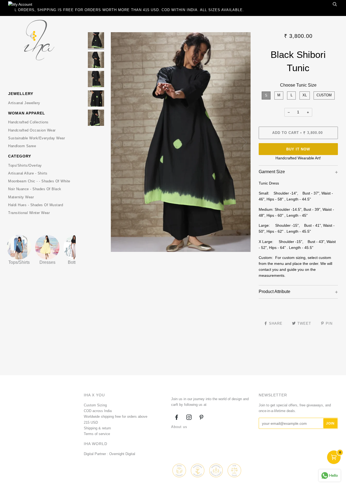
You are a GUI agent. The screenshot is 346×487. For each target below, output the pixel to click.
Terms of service (97, 434)
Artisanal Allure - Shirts (28, 173)
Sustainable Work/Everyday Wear (36, 138)
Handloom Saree (22, 146)
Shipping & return (97, 428)
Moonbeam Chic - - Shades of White (39, 181)
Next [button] (241, 142)
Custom (324, 95)
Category (19, 156)
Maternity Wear (21, 197)
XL (304, 95)
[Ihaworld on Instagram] (189, 418)
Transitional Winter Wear (29, 213)
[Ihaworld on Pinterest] (201, 418)
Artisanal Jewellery (24, 103)
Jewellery (20, 93)
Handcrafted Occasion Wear (32, 130)
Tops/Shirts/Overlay (25, 165)
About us (179, 427)
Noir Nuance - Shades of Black (34, 189)
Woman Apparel (26, 113)
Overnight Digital (122, 454)
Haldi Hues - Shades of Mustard (35, 205)
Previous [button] (120, 142)
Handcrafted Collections (28, 122)
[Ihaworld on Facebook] (176, 418)
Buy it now (298, 149)
